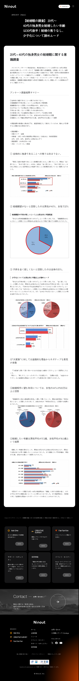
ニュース (34, 636)
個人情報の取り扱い (22, 654)
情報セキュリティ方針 (54, 654)
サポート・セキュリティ (39, 643)
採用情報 (34, 647)
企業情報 (34, 633)
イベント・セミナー (38, 640)
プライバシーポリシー (38, 654)
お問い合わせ (55, 629)
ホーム (33, 629)
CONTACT (65, 6)
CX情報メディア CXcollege (60, 633)
